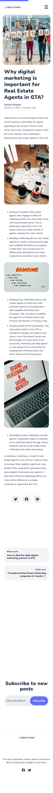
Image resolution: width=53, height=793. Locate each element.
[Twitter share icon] (16, 499)
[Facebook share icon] (26, 499)
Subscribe (39, 700)
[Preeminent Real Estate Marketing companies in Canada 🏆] (26, 573)
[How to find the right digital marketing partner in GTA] (26, 555)
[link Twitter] (29, 771)
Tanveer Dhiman (12, 104)
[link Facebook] (23, 771)
